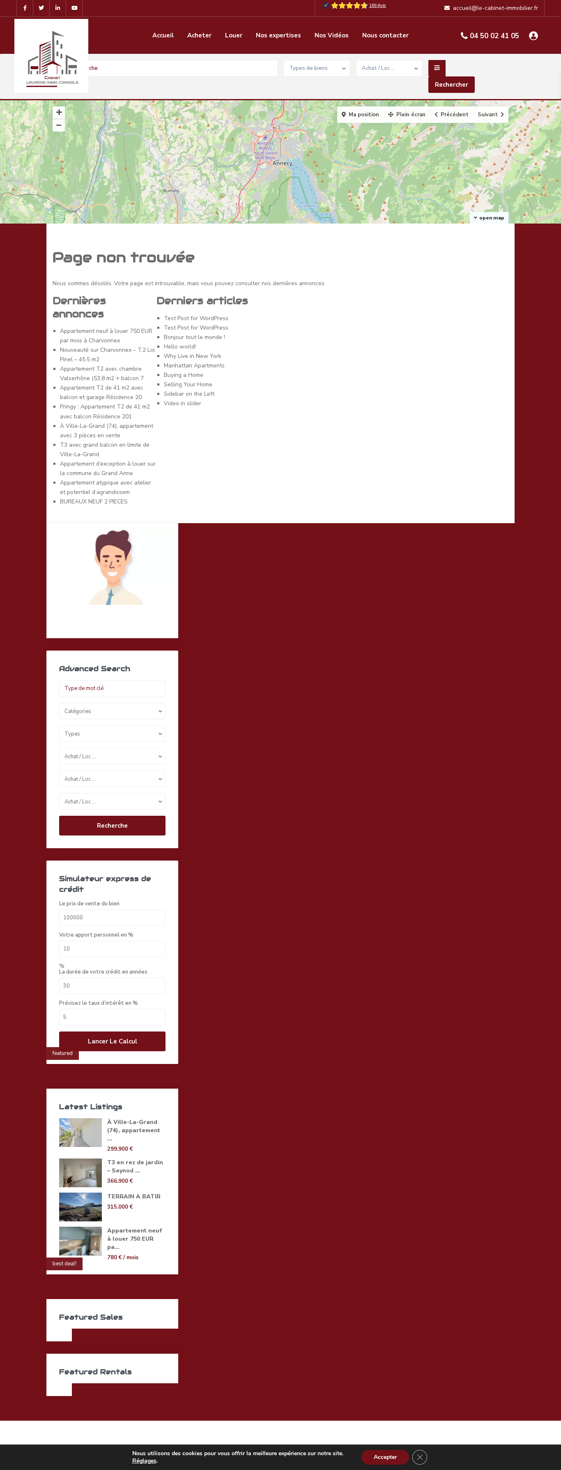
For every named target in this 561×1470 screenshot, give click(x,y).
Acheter (199, 35)
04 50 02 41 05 (494, 36)
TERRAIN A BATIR (134, 1196)
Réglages (144, 1461)
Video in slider (182, 403)
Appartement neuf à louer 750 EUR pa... (134, 1239)
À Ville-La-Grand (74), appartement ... (133, 1130)
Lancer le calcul (112, 1041)
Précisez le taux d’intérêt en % (98, 1003)
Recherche (112, 826)
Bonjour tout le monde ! (194, 337)
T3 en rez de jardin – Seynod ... (135, 1166)
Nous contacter (385, 35)
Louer (233, 35)
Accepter (385, 1457)
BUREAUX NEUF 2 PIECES (94, 501)
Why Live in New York (192, 356)
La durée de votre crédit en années (103, 972)
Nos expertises (278, 35)
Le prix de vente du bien (89, 904)
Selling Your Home (188, 384)
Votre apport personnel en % (96, 935)
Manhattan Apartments (194, 365)
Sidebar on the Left (189, 394)
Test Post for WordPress (196, 318)
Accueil (163, 35)
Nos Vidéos (332, 35)
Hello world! (180, 347)
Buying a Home (183, 375)
